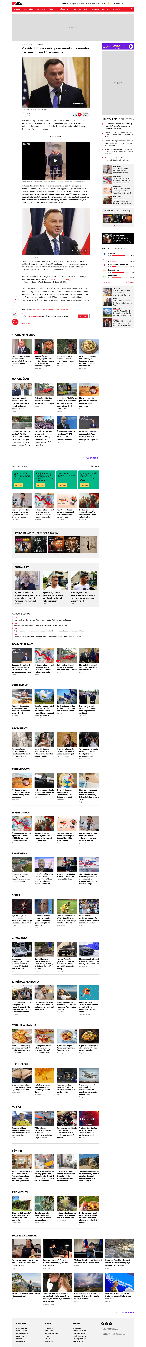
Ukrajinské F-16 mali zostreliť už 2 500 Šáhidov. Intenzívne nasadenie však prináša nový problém (88, 1089)
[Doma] (104, 271)
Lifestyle (106, 9)
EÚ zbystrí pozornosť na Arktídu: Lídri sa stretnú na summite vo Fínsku (66, 708)
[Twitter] (110, 1324)
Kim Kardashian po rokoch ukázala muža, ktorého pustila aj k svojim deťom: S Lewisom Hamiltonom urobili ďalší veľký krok (122, 239)
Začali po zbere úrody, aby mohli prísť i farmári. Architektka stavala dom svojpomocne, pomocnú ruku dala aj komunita (22, 1176)
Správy (81, 1097)
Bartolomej (91, 4)
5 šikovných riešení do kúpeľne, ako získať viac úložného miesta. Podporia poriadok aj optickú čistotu (66, 1176)
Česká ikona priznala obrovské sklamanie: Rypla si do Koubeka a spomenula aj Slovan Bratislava (43, 920)
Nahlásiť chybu (26, 324)
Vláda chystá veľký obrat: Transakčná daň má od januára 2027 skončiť (66, 876)
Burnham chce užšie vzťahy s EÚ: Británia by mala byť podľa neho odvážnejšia (88, 709)
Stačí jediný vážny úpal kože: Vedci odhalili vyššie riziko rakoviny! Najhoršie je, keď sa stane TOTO (89, 795)
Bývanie (17, 1150)
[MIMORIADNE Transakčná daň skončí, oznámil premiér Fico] (107, 302)
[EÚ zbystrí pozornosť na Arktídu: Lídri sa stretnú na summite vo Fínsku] (67, 696)
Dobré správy (21, 812)
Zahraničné (28, 9)
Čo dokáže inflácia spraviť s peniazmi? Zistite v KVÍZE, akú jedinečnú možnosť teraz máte (44, 513)
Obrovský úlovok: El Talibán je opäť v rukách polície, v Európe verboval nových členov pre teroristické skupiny (44, 361)
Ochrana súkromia (21, 1331)
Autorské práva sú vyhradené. (109, 1330)
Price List (47, 1339)
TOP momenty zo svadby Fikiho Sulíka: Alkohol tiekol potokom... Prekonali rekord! (88, 752)
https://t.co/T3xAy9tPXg (60, 279)
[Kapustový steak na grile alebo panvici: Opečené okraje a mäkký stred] (89, 1036)
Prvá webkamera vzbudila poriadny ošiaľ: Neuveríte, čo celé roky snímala (40, 625)
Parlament (64, 310)
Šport (51, 9)
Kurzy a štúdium (61, 1012)
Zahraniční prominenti (63, 756)
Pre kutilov (20, 1192)
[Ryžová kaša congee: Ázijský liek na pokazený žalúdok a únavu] (67, 1036)
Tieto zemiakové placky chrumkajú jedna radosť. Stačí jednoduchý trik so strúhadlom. (21, 1049)
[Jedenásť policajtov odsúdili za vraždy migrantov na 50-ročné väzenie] (67, 346)
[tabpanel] (118, 142)
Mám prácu (37, 1012)
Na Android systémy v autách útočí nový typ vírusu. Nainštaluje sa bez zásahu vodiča (66, 1088)
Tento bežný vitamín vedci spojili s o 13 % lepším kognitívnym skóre (43, 1088)
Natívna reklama (49, 1341)
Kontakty (76, 1324)
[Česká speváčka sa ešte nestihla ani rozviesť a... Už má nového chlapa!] (67, 739)
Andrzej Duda (53, 310)
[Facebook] (102, 1324)
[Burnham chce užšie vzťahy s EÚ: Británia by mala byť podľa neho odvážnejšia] (89, 696)
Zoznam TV (22, 567)
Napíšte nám (20, 1339)
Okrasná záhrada (16, 1222)
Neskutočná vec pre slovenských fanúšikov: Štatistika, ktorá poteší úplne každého (88, 513)
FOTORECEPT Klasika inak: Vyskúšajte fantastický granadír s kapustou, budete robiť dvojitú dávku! (88, 361)
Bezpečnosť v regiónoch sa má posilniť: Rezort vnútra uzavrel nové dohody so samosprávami (21, 668)
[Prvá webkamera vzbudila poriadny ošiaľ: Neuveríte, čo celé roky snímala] (44, 780)
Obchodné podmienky (51, 1333)
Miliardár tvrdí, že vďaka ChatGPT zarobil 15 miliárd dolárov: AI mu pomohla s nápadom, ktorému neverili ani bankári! (44, 879)
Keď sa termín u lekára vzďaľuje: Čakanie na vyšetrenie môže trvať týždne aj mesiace (20, 513)
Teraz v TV (107, 248)
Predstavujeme (61, 971)
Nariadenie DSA (21, 1341)
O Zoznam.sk (21, 1324)
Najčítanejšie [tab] (110, 119)
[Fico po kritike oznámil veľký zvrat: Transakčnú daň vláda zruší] (89, 655)
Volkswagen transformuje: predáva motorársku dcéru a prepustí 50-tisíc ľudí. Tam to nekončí (20, 964)
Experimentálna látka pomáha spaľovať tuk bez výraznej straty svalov (21, 1087)
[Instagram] (106, 1324)
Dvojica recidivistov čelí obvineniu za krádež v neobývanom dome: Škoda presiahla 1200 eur (47, 636)
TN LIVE (17, 1107)
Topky (34, 44)
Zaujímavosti (63, 9)
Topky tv (95, 9)
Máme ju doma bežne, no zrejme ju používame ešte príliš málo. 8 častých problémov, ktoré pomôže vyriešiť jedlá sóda (44, 1176)
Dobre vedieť (15, 519)
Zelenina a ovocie (39, 1222)
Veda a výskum (16, 1092)
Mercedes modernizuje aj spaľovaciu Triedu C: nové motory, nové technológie (89, 961)
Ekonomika (76, 9)
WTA (80, 925)
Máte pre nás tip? (78, 1341)
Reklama (48, 1324)
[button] (80, 114)
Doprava (37, 971)
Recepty (81, 1225)
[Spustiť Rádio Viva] (118, 45)
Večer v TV (120, 248)
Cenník (47, 1336)
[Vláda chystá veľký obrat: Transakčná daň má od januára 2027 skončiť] (67, 864)
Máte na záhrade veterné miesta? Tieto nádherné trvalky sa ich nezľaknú (66, 1215)
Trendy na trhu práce (85, 1014)
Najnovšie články (21, 613)
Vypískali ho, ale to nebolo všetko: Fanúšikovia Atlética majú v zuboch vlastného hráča (22, 919)
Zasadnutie (36, 310)
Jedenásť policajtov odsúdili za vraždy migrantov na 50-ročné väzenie (65, 359)
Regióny (81, 672)
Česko (36, 927)
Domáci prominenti (17, 758)
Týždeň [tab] (130, 119)
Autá (58, 1094)
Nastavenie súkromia (22, 1333)
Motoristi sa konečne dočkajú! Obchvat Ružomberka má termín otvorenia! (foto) (21, 877)
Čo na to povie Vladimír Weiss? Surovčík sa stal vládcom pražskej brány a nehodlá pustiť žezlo (66, 919)
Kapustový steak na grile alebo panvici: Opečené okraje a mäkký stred (88, 1047)
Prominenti (41, 9)
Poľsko (44, 310)
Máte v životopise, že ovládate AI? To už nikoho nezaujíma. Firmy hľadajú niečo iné (66, 1006)
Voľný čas (117, 9)
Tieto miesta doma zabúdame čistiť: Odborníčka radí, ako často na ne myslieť (64, 793)
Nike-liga (37, 1140)
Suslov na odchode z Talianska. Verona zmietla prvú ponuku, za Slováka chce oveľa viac (21, 1131)
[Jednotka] (104, 265)
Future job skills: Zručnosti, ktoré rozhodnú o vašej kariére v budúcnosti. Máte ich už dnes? (89, 1007)
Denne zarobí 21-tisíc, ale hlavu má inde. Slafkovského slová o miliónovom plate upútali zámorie (67, 1133)
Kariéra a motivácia (25, 981)
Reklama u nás (49, 1328)
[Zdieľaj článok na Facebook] (15, 307)
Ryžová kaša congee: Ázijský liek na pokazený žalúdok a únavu (66, 1047)
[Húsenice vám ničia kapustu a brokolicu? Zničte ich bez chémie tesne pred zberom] (44, 1203)
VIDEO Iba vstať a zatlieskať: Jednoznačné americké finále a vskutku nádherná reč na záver (89, 919)
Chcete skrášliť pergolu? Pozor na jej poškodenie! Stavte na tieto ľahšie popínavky (21, 1216)
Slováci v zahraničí (62, 925)
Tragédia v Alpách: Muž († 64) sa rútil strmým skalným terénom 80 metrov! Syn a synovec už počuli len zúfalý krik (44, 710)
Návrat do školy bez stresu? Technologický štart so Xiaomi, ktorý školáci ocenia (65, 513)
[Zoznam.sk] (107, 1334)
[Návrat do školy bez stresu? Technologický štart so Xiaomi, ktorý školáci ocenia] (67, 823)
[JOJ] (104, 259)
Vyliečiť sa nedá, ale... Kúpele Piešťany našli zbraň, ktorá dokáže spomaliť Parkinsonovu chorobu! (27, 596)
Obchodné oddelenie (79, 1333)
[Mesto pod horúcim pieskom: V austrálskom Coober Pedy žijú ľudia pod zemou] (22, 780)
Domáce (17, 9)
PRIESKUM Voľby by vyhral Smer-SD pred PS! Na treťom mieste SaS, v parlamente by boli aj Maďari (122, 323)
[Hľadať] (131, 9)
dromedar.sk (15, 799)
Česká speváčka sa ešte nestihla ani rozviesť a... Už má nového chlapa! (66, 751)
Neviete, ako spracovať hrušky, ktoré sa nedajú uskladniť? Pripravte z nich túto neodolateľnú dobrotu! (88, 1218)
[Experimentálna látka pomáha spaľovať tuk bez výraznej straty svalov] (22, 1075)
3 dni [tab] (121, 119)
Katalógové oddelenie (79, 1336)
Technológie (20, 1064)
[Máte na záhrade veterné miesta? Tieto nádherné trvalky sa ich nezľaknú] (67, 1203)
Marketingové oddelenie (80, 1339)
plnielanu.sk (82, 368)
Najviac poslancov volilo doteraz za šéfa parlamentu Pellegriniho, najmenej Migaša (21, 359)
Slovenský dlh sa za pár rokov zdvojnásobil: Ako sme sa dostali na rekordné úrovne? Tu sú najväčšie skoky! (88, 879)
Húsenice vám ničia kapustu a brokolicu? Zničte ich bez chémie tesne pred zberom (43, 1216)
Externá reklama (49, 1331)
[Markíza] (104, 254)
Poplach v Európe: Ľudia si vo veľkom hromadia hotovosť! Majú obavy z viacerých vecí (21, 709)
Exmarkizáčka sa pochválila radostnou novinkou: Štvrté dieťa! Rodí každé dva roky (21, 752)
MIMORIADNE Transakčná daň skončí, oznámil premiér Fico (122, 303)
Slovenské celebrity (119, 235)
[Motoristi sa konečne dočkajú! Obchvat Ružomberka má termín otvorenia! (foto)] (22, 864)
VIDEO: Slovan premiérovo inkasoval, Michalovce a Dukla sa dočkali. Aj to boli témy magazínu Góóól (43, 1133)
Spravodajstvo (77, 1328)
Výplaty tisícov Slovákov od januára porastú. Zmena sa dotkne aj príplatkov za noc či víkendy (88, 1133)
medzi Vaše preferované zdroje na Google (48, 316)
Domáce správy (22, 644)
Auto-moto (19, 938)
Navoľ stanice (106, 282)
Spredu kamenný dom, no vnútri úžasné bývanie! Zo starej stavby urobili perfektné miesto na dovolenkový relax (89, 1176)
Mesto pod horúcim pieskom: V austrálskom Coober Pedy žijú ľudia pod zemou (42, 620)
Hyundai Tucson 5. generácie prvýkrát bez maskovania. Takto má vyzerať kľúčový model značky (65, 964)
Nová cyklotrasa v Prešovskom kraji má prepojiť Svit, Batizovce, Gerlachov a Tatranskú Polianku (44, 964)
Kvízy (86, 9)
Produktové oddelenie (79, 1331)
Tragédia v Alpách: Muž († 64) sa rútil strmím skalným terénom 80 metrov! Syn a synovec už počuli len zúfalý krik (122, 313)
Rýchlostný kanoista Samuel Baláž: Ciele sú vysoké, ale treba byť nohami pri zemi (53, 596)
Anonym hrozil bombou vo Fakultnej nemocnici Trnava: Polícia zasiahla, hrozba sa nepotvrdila (118, 126)
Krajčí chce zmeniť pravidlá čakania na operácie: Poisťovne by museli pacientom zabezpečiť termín (49, 631)
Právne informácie (21, 1328)
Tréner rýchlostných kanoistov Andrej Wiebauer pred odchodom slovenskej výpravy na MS (83, 596)
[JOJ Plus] (104, 276)
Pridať (84, 316)
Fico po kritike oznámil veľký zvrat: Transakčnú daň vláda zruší (88, 667)
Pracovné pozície (19, 466)
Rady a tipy (60, 1053)
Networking (15, 1014)
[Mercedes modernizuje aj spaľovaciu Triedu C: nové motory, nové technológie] (89, 949)
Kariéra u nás (20, 1336)
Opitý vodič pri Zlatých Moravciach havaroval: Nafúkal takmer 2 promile (67, 667)
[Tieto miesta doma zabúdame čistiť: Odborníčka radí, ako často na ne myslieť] (67, 780)
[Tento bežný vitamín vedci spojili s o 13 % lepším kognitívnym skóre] (44, 1075)
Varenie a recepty (24, 1025)
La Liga (14, 925)
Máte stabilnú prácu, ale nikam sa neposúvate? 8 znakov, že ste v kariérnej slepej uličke (44, 1006)
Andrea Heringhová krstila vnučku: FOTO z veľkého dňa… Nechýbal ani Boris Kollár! (44, 752)
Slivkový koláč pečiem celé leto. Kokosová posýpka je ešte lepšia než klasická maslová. (43, 1049)
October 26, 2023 (60, 282)
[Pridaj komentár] (15, 299)
